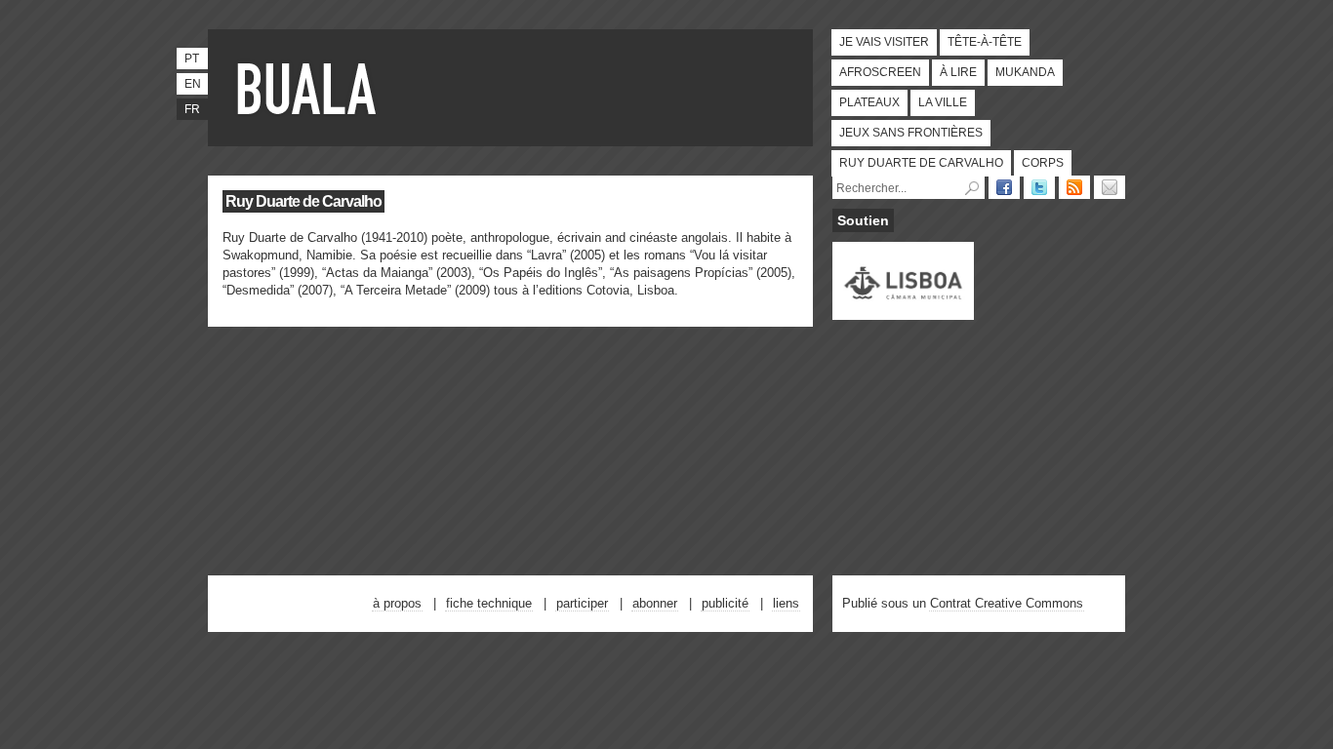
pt (191, 58)
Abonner (654, 603)
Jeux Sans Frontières (911, 132)
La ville (942, 102)
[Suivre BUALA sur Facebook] (1004, 187)
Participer (582, 603)
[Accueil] (310, 88)
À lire (958, 72)
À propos (397, 603)
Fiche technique (489, 603)
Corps (1043, 163)
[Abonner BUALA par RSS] (1074, 187)
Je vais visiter (884, 42)
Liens (786, 603)
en (192, 84)
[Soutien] (903, 311)
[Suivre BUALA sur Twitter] (1039, 187)
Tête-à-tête (985, 42)
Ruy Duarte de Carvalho (921, 163)
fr (192, 109)
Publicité (725, 603)
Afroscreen (880, 72)
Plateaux (869, 102)
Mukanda (1025, 72)
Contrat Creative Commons (1006, 603)
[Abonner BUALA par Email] (1109, 187)
